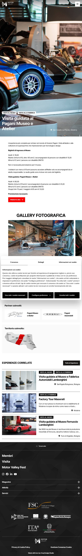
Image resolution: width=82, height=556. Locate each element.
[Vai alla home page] (8, 4)
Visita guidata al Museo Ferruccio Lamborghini (58, 423)
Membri (7, 456)
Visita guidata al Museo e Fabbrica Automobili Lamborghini (59, 378)
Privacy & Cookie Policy (21, 547)
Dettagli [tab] (41, 262)
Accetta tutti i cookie (67, 295)
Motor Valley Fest (14, 467)
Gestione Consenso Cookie (61, 547)
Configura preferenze (40, 295)
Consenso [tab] (14, 262)
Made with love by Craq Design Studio (41, 553)
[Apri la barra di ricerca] (71, 4)
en (64, 4)
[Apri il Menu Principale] (77, 4)
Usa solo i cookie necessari (15, 295)
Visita (6, 461)
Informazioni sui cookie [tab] (68, 262)
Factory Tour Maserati (52, 399)
